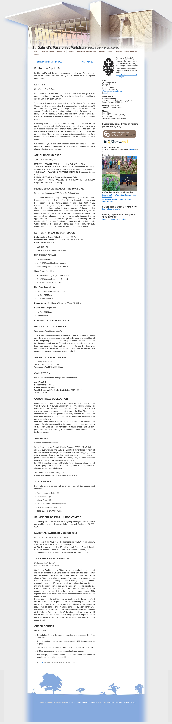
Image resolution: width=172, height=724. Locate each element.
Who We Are (61, 52)
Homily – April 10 (86, 62)
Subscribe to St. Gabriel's (86, 702)
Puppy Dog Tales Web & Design (122, 702)
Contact (119, 52)
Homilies (110, 52)
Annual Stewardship (47, 52)
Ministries (71, 52)
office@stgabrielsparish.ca (112, 91)
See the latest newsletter (111, 209)
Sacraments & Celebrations (86, 52)
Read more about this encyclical (114, 219)
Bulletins (102, 52)
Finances (37, 54)
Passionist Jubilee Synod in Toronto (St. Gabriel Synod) (120, 125)
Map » (105, 93)
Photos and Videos (130, 52)
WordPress (70, 702)
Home (36, 52)
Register (132, 149)
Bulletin (41, 662)
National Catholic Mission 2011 (49, 62)
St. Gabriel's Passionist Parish (56, 47)
